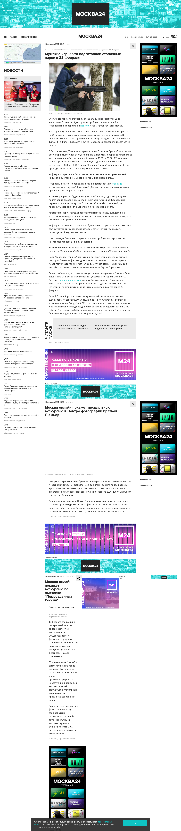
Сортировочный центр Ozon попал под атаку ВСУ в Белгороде (21, 284)
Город (68, 44)
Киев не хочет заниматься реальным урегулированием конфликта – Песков (21, 272)
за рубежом (20, 135)
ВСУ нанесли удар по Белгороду (18, 351)
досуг (51, 342)
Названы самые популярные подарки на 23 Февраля (110, 327)
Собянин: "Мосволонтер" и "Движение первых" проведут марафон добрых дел (22, 106)
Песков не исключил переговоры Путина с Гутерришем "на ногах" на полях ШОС (19, 258)
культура (52, 516)
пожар (18, 159)
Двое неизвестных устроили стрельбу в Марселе (21, 416)
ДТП (18, 367)
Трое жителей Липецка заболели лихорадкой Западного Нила (18, 296)
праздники (59, 342)
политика (7, 198)
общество (8, 301)
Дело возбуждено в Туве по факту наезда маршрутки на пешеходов (19, 362)
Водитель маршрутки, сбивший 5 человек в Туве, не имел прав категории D (21, 402)
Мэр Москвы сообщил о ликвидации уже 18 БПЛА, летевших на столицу (21, 206)
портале (84, 125)
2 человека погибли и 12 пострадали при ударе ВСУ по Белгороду (20, 181)
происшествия (9, 122)
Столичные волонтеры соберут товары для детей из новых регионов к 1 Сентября (21, 339)
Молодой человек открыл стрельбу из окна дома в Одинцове (20, 218)
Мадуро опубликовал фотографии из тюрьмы (20, 374)
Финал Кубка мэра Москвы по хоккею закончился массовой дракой (20, 118)
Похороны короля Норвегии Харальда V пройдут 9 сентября (21, 194)
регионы (19, 147)
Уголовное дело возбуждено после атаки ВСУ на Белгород (19, 142)
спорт (18, 122)
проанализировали (71, 280)
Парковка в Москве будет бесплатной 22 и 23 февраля (73, 327)
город (29, 211)
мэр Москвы (8, 211)
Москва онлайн (69, 516)
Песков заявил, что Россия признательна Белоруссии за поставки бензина (21, 168)
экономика (14, 174)
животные (8, 330)
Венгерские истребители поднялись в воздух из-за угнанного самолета (20, 245)
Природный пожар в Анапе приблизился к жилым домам (21, 154)
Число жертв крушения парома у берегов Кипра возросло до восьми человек (19, 232)
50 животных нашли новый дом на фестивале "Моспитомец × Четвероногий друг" (19, 324)
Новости (13, 70)
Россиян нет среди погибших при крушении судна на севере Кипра (18, 130)
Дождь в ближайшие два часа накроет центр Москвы (21, 428)
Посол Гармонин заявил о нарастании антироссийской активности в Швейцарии (20, 388)
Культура (69, 402)
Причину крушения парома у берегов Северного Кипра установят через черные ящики (20, 310)
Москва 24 (90, 36)
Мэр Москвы (11, 78)
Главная (48, 50)
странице (116, 183)
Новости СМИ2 (51, 383)
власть (6, 174)
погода (15, 433)
